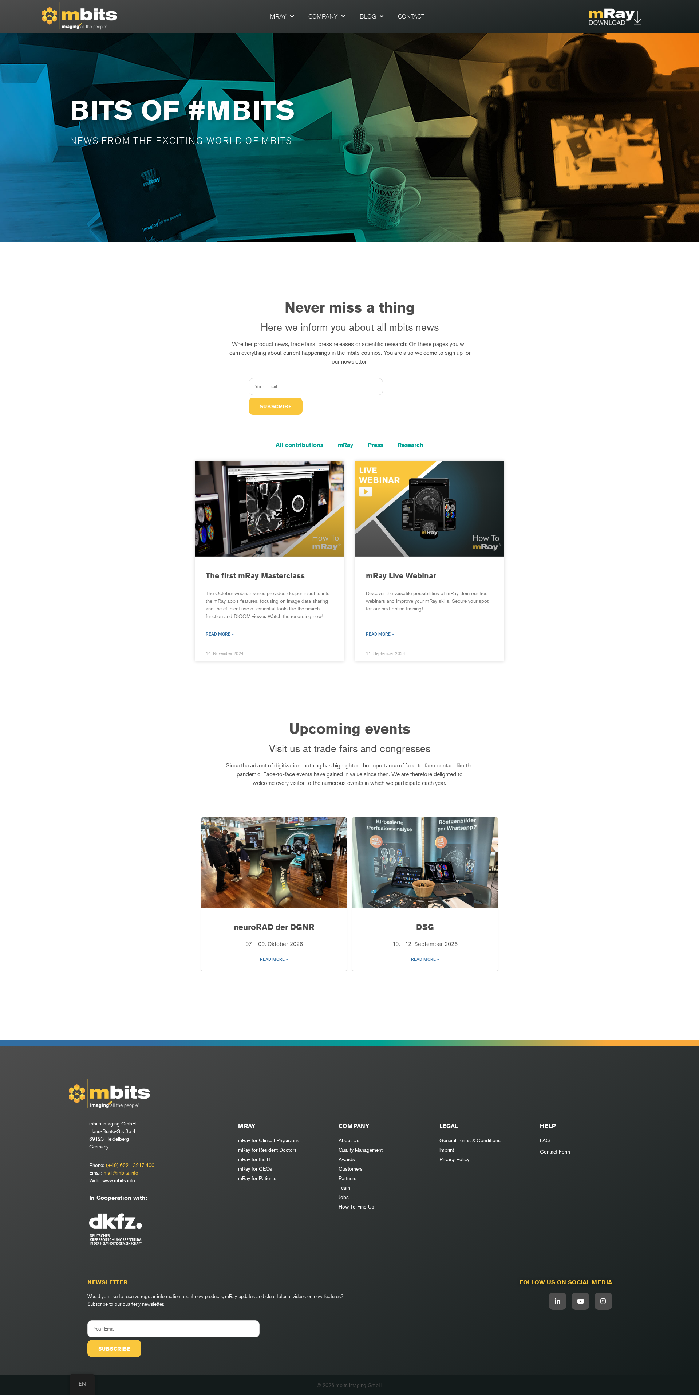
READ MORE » (274, 959)
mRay (278, 16)
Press (375, 444)
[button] (344, 981)
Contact (411, 16)
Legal (448, 1126)
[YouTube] (580, 1301)
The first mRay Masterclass (255, 575)
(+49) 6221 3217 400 (130, 1165)
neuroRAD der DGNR (274, 927)
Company (323, 16)
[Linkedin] (557, 1301)
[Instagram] (603, 1301)
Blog (368, 16)
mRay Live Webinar (401, 575)
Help (548, 1126)
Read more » (220, 634)
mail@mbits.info (121, 1173)
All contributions (299, 444)
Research (410, 444)
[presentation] (211, 894)
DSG (425, 927)
